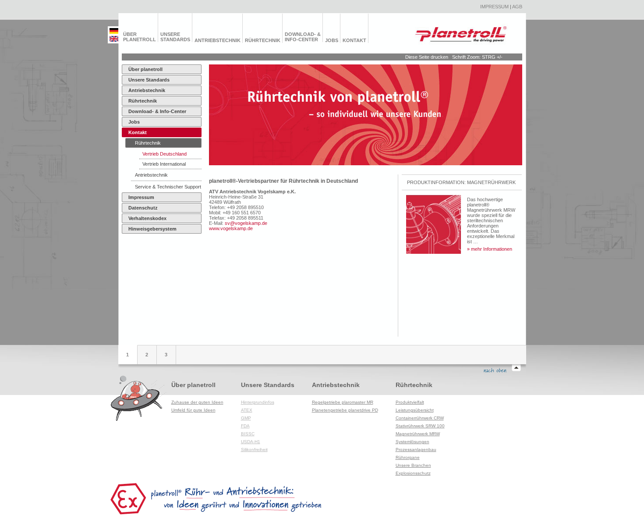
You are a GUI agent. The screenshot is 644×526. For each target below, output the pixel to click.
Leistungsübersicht (415, 410)
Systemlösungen (412, 441)
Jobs (331, 40)
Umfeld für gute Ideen (193, 410)
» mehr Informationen (489, 249)
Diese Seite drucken (426, 57)
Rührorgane (408, 457)
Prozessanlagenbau (416, 449)
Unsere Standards (175, 37)
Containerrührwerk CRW (420, 418)
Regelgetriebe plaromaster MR (342, 402)
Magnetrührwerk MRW (418, 433)
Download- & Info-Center (303, 37)
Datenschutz (143, 207)
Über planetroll (139, 37)
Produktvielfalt (410, 402)
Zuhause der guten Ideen (197, 402)
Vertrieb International (164, 164)
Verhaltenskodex (147, 218)
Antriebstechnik (218, 40)
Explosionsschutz (413, 473)
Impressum (494, 6)
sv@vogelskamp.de (246, 223)
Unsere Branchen (413, 465)
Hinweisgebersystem (152, 228)
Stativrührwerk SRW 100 (420, 425)
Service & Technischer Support (168, 186)
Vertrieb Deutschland (164, 153)
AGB (517, 6)
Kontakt (354, 40)
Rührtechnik (262, 40)
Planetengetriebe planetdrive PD (345, 410)
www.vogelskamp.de (231, 228)
